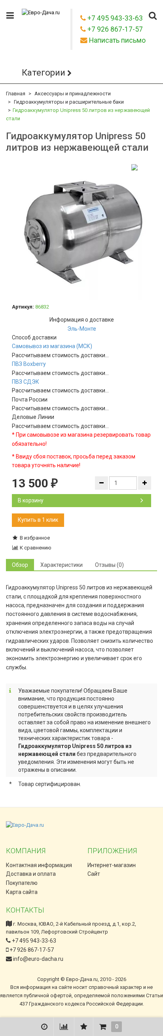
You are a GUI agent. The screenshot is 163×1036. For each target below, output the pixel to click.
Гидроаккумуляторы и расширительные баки (69, 102)
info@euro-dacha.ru (38, 959)
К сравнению (35, 548)
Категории (43, 73)
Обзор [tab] (20, 565)
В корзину (31, 500)
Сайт (93, 874)
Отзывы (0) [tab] (109, 565)
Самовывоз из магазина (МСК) (52, 346)
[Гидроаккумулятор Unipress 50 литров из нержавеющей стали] (81, 230)
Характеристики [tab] (61, 565)
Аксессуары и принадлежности (72, 94)
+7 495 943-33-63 (33, 941)
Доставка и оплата (31, 874)
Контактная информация (39, 865)
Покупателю (22, 883)
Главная (15, 94)
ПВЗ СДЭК (25, 382)
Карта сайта (22, 892)
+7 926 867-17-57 (31, 950)
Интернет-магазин (111, 865)
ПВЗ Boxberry (29, 364)
